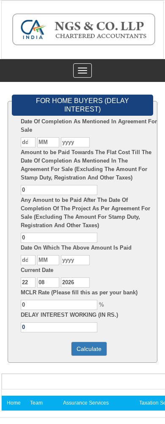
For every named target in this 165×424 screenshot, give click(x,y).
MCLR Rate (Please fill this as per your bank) (79, 292)
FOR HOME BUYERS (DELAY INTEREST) (82, 105)
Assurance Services (86, 403)
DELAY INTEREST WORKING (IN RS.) (69, 315)
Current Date (37, 270)
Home (14, 403)
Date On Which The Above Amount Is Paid (76, 248)
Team (36, 403)
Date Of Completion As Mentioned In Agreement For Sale (89, 125)
